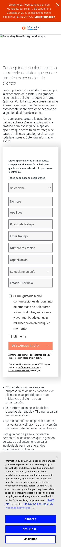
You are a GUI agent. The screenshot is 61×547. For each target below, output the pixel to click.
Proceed (30, 519)
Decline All (30, 529)
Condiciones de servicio (19, 370)
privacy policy (35, 358)
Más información (44, 16)
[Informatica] (30, 28)
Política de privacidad (28, 367)
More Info (30, 539)
